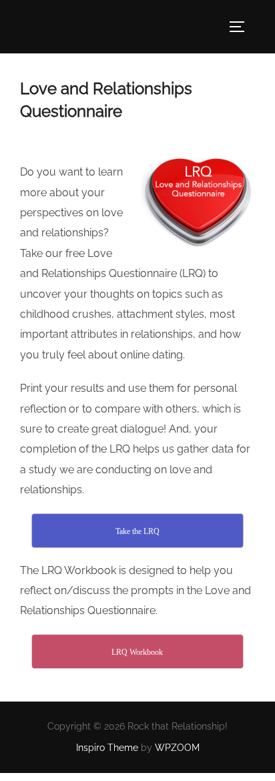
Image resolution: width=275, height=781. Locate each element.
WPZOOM (177, 747)
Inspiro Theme (107, 747)
